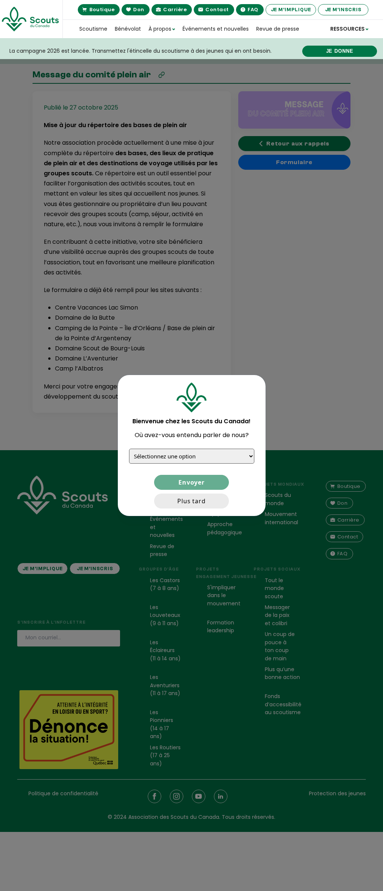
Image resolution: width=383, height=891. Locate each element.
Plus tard (191, 501)
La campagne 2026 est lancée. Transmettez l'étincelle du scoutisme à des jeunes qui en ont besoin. (140, 51)
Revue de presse (277, 29)
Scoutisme (93, 29)
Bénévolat (128, 29)
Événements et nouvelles (216, 29)
